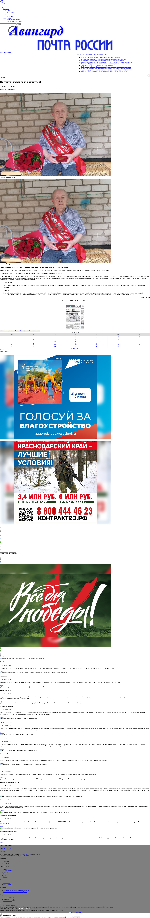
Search (19, 24)
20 (33, 344)
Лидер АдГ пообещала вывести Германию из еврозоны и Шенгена (59, 57)
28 (55, 346)
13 (33, 341)
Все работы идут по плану (32, 330)
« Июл (73, 348)
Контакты (10, 16)
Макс (5, 869)
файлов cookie (69, 917)
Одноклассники (8, 870)
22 (75, 344)
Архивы (2, 349)
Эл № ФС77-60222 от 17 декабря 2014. (30, 908)
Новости (2, 77)
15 (75, 341)
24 (118, 344)
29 (75, 346)
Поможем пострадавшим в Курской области (12, 330)
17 (118, 341)
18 (139, 341)
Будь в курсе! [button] (7, 18)
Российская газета (61, 54)
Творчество (6, 899)
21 (55, 344)
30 (96, 346)
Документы (10, 12)
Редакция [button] (6, 9)
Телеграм (8, 848)
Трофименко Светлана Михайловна (10, 854)
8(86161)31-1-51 (23, 855)
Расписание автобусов (13, 19)
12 (11, 341)
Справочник (7, 884)
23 (96, 344)
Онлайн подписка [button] (5, 52)
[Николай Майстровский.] (55, 262)
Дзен (4, 875)
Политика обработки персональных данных (16, 890)
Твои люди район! (10, 89)
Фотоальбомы (7, 901)
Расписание (6, 883)
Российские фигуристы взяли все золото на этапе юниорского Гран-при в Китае (63, 70)
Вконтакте (6, 872)
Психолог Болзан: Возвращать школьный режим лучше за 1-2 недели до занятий (63, 71)
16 (96, 341)
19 (11, 344)
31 (118, 346)
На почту (2, 848)
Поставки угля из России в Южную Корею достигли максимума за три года (62, 59)
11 (139, 339)
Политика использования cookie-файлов (15, 892)
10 (118, 339)
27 (33, 346)
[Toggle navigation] (4, 3)
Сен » (77, 348)
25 (139, 344)
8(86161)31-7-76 (26, 854)
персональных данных (46, 917)
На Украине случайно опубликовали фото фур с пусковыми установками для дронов (65, 67)
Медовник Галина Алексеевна (9, 855)
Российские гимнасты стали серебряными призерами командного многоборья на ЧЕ (65, 68)
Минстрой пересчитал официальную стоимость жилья (56, 65)
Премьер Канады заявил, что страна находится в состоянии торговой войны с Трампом (65, 62)
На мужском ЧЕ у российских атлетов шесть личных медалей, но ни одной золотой (64, 63)
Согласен (77, 917)
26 (11, 346)
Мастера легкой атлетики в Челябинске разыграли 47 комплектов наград (61, 60)
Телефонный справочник (14, 21)
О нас (8, 10)
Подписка (6, 863)
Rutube (5, 877)
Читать (2, 671)
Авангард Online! (10, 905)
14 (55, 341)
